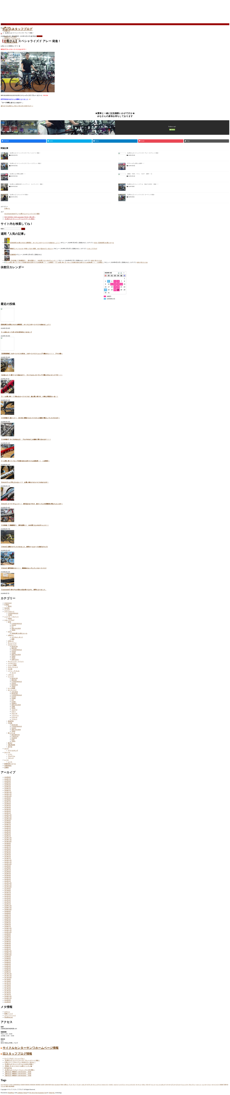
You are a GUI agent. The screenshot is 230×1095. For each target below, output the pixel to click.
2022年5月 (7, 873)
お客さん (39, 36)
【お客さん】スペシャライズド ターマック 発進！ (141, 194)
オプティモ (89, 1084)
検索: (2, 228)
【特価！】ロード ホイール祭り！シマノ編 (18, 1066)
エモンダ (83, 1084)
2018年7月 (7, 960)
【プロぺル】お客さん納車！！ (135, 163)
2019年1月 (7, 949)
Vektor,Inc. (52, 1092)
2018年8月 (7, 958)
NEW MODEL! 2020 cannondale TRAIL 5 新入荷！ (19, 217)
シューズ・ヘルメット (11, 616)
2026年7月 (7, 779)
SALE (95, 242)
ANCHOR (15, 692)
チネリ (14, 711)
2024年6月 (7, 826)
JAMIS (10, 615)
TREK (13, 630)
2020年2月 (7, 924)
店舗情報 (13, 254)
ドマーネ (168, 1084)
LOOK (14, 701)
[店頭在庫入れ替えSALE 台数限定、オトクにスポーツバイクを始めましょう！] (7, 242)
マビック (11, 758)
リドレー (14, 719)
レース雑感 (11, 688)
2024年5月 (7, 828)
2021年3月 (7, 900)
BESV (10, 606)
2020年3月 (7, 922)
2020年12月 (8, 905)
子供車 (10, 723)
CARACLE (15, 736)
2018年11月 (8, 953)
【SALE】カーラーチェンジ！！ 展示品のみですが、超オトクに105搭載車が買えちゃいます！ (32, 504)
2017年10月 (8, 977)
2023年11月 (8, 839)
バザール (11, 674)
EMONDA (38, 1084)
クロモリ (111, 1084)
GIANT (14, 625)
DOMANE (32, 1084)
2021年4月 (7, 898)
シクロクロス (12, 663)
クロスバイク (12, 644)
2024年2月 (7, 834)
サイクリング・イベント (16, 661)
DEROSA (27, 1084)
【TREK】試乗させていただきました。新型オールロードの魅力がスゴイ (24, 547)
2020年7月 (7, 915)
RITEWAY (15, 685)
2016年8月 (7, 1002)
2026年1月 (7, 790)
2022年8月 (7, 868)
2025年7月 (7, 802)
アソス (70, 1084)
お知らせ (11, 641)
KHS (92, 260)
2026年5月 (7, 783)
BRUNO (14, 648)
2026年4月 (7, 785)
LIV (13, 700)
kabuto (10, 618)
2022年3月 (7, 877)
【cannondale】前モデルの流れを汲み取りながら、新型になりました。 (24, 589)
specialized (12, 213)
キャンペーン (12, 643)
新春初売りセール (10, 763)
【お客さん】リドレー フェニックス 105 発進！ (19, 1070)
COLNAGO (8, 603)
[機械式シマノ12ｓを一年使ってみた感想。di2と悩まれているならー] (7, 248)
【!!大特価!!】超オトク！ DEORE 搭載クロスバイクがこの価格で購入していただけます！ (30, 418)
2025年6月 (7, 803)
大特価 (221, 1084)
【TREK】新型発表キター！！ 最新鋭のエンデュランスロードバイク (24, 568)
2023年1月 (7, 858)
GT (12, 627)
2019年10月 (8, 932)
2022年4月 (7, 875)
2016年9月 (7, 1000)
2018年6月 (7, 962)
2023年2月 (7, 856)
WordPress (11, 1092)
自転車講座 (11, 745)
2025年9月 (7, 798)
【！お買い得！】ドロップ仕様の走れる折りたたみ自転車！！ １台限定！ (79, 262)
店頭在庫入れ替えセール (106, 242)
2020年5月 (7, 919)
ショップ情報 (12, 665)
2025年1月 (7, 813)
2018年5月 (7, 964)
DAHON (14, 738)
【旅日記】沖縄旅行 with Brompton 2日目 (17, 1073)
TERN (13, 656)
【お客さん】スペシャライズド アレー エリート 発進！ (25, 153)
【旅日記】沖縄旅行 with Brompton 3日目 (17, 1072)
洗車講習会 (8, 765)
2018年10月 (8, 955)
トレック (153, 1084)
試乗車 (6, 767)
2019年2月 (7, 947)
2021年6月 (7, 894)
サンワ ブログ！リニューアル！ (14, 1058)
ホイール (7, 752)
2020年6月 (7, 917)
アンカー (7, 609)
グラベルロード (9, 611)
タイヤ (14, 673)
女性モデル (15, 659)
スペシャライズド (31, 213)
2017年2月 (7, 992)
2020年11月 (8, 907)
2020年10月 (8, 909)
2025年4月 (7, 807)
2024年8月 (7, 822)
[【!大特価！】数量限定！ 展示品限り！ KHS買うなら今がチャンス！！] (7, 260)
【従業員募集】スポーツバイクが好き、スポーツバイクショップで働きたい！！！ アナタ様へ (32, 353)
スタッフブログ (92, 248)
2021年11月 (8, 885)
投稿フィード (8, 1013)
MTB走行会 (8, 1068)
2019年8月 (7, 936)
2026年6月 (7, 781)
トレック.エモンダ (160, 1084)
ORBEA (14, 703)
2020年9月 (7, 911)
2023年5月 (7, 851)
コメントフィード (10, 1015)
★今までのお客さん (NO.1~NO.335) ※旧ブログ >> (17, 106)
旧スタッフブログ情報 (17, 1053)
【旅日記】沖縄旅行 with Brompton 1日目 (17, 1075)
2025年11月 (8, 794)
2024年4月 (7, 830)
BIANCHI (15, 646)
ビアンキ (173, 1084)
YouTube (7, 608)
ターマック (139, 1084)
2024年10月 (8, 819)
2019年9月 (7, 934)
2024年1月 (7, 836)
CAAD (10, 1084)
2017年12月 (8, 973)
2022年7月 (7, 870)
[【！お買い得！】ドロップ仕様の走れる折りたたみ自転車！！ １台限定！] (29, 262)
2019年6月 (7, 939)
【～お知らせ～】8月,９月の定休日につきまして (16, 332)
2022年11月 (8, 862)
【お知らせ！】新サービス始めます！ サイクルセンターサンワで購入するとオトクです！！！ (32, 375)
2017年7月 (7, 983)
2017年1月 (7, 994)
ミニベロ (11, 676)
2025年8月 (7, 800)
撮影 (38, 213)
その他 (10, 669)
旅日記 (10, 743)
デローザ (14, 713)
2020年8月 (7, 913)
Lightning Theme (22, 1092)
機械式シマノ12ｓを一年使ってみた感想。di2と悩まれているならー (32, 248)
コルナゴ (14, 710)
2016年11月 (8, 998)
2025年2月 (7, 811)
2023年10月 (8, 841)
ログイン (7, 1012)
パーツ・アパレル (13, 671)
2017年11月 (8, 975)
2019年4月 (7, 943)
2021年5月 (7, 896)
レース (6, 760)
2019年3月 (7, 945)
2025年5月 (7, 805)
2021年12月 (8, 883)
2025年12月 (8, 792)
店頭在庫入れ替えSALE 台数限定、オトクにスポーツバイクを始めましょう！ (35, 242)
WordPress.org (8, 1017)
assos (2, 1084)
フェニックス (184, 1084)
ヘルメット (199, 1084)
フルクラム (11, 756)
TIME (13, 706)
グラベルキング (13, 750)
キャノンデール (97, 1084)
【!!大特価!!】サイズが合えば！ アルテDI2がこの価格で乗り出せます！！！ (26, 439)
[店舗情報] (7, 254)
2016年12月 (8, 996)
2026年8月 (7, 777)
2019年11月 (8, 930)
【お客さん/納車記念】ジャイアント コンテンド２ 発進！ (26, 184)
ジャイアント (122, 1084)
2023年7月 (7, 847)
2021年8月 (7, 890)
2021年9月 (7, 888)
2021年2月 (7, 902)
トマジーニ (15, 715)
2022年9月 (7, 866)
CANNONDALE (13, 613)
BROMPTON (16, 735)
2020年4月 (7, 921)
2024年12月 (8, 815)
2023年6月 (7, 849)
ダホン (143, 1084)
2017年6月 (7, 985)
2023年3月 (7, 854)
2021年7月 (7, 892)
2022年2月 (7, 879)
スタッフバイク (13, 667)
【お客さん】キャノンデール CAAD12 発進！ (19, 1064)
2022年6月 (7, 871)
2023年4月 (7, 853)
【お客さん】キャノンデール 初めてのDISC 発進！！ (143, 184)
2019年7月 (7, 938)
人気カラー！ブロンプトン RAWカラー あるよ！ (20, 1062)
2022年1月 (7, 881)
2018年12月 (8, 951)
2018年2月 (7, 970)
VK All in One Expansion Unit (38, 1092)
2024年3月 (7, 832)
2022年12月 (8, 860)
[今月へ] (121, 273)
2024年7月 (7, 824)
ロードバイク (12, 690)
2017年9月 (7, 979)
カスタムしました (17, 637)
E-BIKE (6, 604)
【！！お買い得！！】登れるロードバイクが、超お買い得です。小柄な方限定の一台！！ (29, 396)
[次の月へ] (124, 273)
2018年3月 (7, 968)
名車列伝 (11, 721)
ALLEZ (6, 213)
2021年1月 (7, 904)
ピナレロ (14, 717)
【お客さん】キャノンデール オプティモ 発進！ (19, 219)
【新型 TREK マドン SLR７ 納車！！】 (140, 174)
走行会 (10, 746)
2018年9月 (7, 956)
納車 (13, 639)
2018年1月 (7, 972)
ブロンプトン (191, 1084)
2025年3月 (7, 809)
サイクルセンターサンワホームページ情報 (31, 1047)
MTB (9, 622)
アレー (17, 213)
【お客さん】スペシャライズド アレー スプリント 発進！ (143, 153)
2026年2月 (7, 788)
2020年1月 (7, 926)
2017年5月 (7, 987)
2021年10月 (8, 887)
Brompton (6, 1084)
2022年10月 (8, 864)
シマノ (10, 754)
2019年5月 (7, 941)
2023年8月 (7, 845)
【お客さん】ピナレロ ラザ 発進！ (19, 194)
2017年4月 (7, 989)
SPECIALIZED (16, 628)
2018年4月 (7, 966)
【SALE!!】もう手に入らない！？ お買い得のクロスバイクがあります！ (25, 482)
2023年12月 (8, 837)
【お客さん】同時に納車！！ (17, 174)
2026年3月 (7, 786)
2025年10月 (8, 796)
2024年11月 (8, 817)
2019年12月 (8, 928)
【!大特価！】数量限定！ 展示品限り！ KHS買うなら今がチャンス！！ (34, 260)
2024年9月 (7, 820)
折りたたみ (98, 260)
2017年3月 (7, 990)
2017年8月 (7, 981)
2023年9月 (7, 843)
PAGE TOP (223, 1060)
